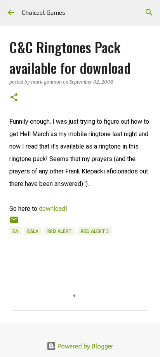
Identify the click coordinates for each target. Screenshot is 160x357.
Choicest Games (43, 12)
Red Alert (59, 231)
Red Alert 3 (95, 231)
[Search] (149, 12)
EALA (32, 231)
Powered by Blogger (84, 346)
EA (15, 231)
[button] (14, 98)
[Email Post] (14, 222)
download (52, 208)
